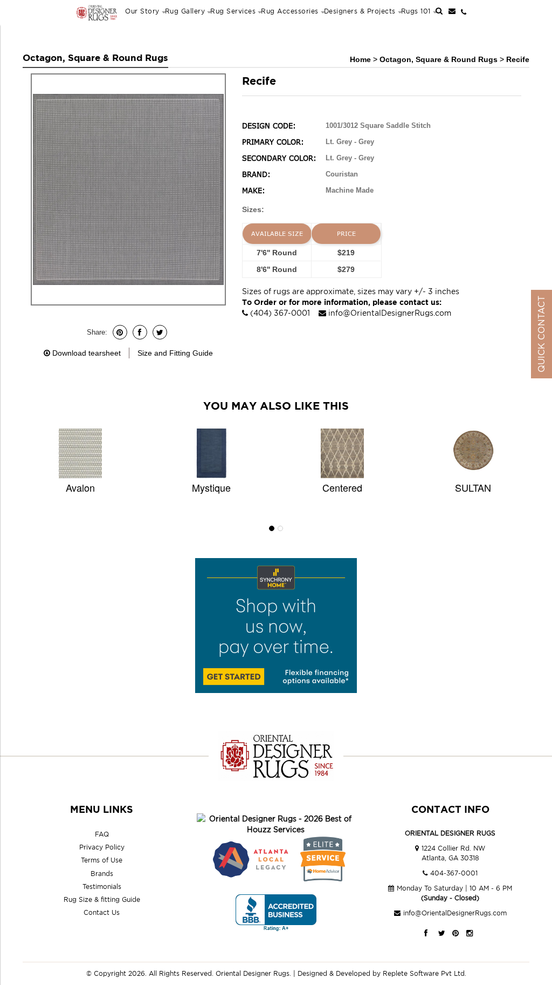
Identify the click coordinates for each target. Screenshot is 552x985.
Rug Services (233, 11)
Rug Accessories (290, 11)
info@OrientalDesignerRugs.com (389, 313)
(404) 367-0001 (280, 313)
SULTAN (473, 487)
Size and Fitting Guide (175, 353)
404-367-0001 (454, 873)
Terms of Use (101, 860)
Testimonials (101, 886)
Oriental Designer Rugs (252, 973)
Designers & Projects (360, 11)
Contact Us (102, 912)
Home (360, 59)
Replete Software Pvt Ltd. (424, 973)
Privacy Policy (102, 847)
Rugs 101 (416, 11)
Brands (102, 873)
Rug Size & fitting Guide (102, 899)
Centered (342, 487)
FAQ (102, 834)
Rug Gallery (185, 11)
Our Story (142, 11)
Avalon (80, 487)
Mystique (211, 487)
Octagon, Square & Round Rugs (440, 59)
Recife (517, 59)
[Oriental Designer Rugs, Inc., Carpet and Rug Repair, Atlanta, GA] (276, 913)
